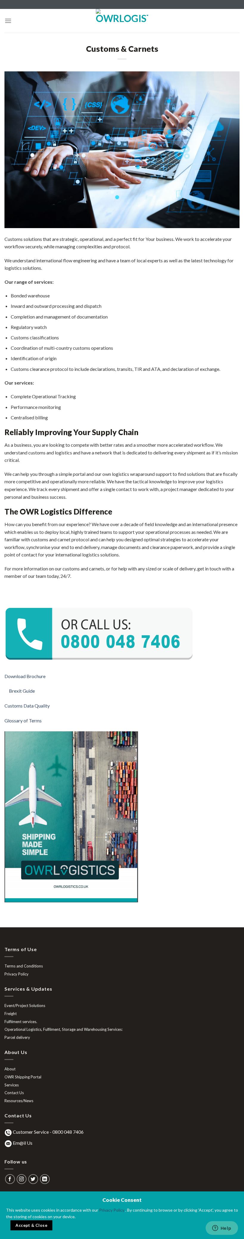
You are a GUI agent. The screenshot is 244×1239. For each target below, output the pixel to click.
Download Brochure (25, 676)
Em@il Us (22, 1143)
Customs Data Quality (27, 705)
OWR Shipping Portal (22, 1077)
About (9, 1069)
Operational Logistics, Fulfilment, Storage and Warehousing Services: (63, 1029)
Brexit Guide (22, 691)
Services (11, 1085)
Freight (10, 1013)
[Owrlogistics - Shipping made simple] (122, 21)
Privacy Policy (16, 974)
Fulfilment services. (20, 1021)
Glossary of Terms (23, 720)
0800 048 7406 (68, 1132)
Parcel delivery (17, 1037)
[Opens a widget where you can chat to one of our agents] (221, 1228)
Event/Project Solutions (24, 1005)
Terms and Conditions (23, 966)
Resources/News (18, 1100)
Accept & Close (31, 1225)
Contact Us (14, 1092)
